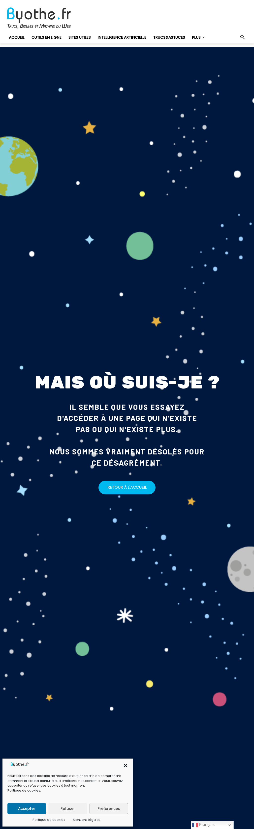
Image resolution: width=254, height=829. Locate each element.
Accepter (26, 808)
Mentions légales (86, 819)
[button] (125, 765)
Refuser (68, 808)
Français (206, 825)
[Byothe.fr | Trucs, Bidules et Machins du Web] (43, 18)
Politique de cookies (23, 790)
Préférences (108, 808)
